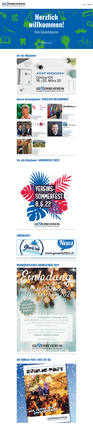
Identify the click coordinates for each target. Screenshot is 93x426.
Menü (90, 4)
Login (85, 4)
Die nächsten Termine (46, 43)
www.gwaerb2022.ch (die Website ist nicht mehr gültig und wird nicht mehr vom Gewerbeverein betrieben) (53, 258)
